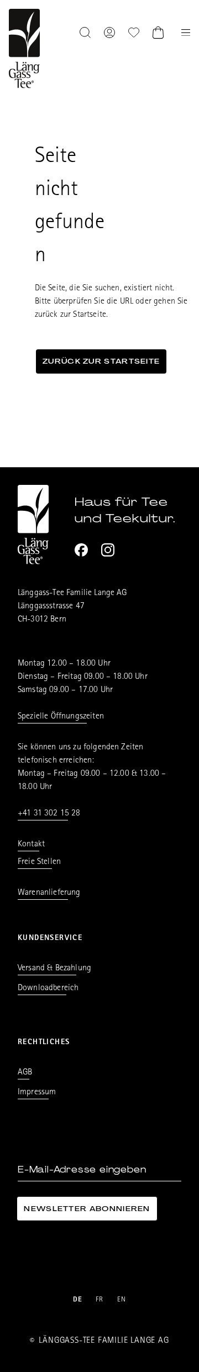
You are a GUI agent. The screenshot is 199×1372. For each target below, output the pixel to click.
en (122, 1300)
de (78, 1300)
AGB (25, 1072)
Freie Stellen (39, 862)
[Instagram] (107, 550)
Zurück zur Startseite (101, 361)
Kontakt (31, 844)
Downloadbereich (48, 988)
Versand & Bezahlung (54, 968)
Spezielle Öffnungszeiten (61, 716)
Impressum (37, 1092)
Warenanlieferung (49, 893)
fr (100, 1300)
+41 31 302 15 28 (49, 813)
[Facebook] (81, 550)
